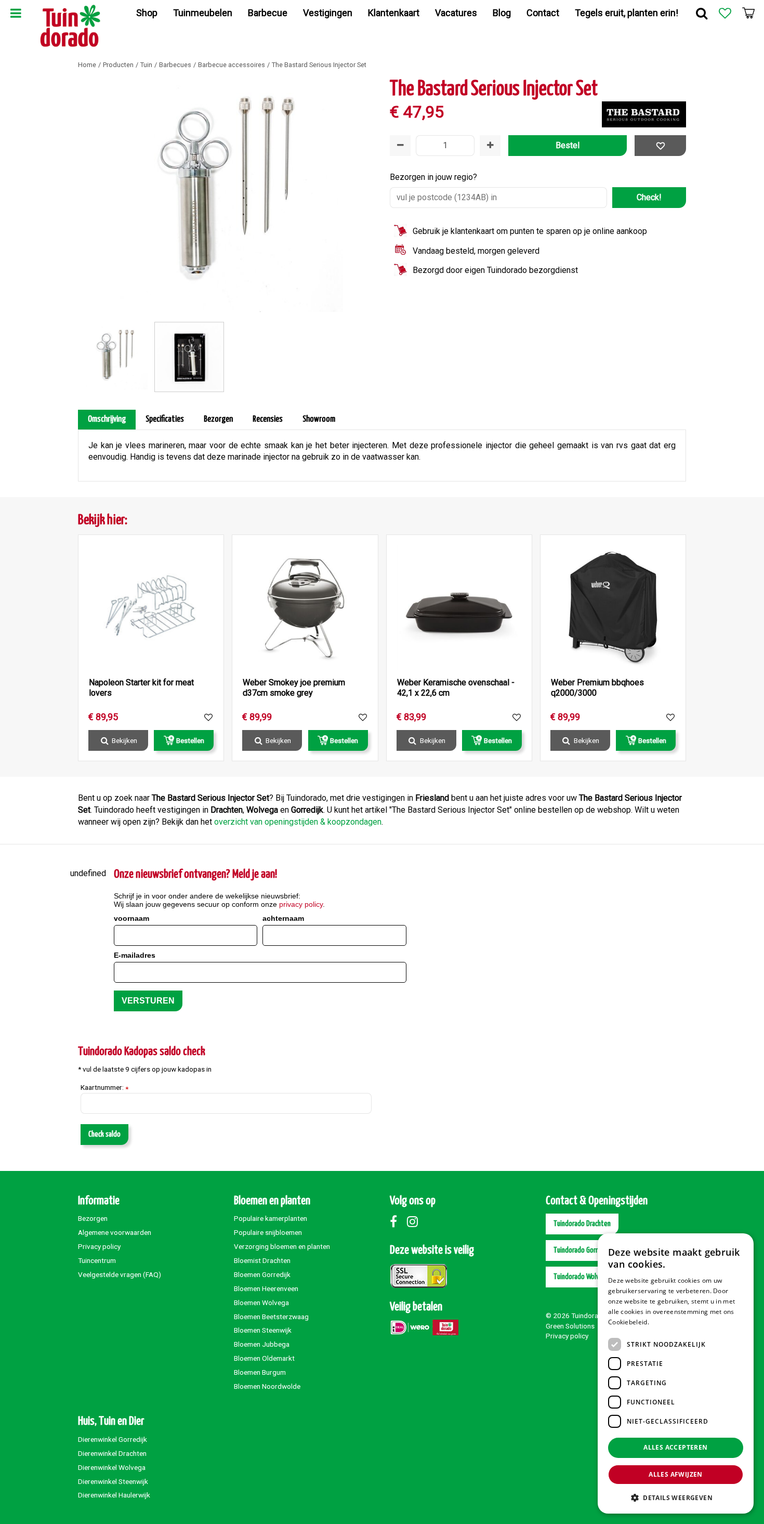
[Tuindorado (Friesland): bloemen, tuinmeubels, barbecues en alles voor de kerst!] (70, 26)
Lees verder (669, 1322)
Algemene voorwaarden (114, 1232)
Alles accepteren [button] (675, 1447)
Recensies (268, 419)
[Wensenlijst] (725, 13)
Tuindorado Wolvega (582, 1277)
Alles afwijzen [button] (676, 1474)
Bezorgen (218, 419)
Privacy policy (99, 1246)
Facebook (397, 1221)
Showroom (318, 419)
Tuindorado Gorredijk (582, 1250)
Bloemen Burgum (260, 1372)
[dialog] (676, 1373)
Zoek (701, 13)
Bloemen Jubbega (261, 1344)
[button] (675, 1497)
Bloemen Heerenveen (266, 1288)
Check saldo (104, 1134)
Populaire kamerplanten (270, 1218)
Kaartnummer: (104, 1087)
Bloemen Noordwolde (267, 1386)
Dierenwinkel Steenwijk (113, 1481)
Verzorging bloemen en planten (282, 1246)
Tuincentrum (97, 1260)
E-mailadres (134, 955)
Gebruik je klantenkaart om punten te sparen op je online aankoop (530, 231)
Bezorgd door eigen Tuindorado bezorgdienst (495, 270)
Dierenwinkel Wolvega (112, 1467)
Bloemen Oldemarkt (264, 1358)
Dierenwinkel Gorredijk (112, 1439)
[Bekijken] (748, 13)
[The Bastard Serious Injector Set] (226, 195)
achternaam (283, 918)
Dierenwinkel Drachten (112, 1453)
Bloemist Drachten (262, 1260)
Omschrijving (107, 419)
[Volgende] (364, 195)
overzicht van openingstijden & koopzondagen (297, 822)
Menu (15, 13)
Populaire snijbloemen (268, 1232)
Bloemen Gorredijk (262, 1274)
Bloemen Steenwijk (263, 1330)
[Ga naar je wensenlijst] (725, 13)
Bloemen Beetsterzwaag (271, 1316)
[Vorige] (88, 195)
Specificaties (165, 419)
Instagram (415, 1221)
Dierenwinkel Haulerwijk (114, 1495)
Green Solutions (570, 1326)
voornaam (131, 918)
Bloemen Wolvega (261, 1302)
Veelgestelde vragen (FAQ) (119, 1274)
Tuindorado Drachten (582, 1224)
